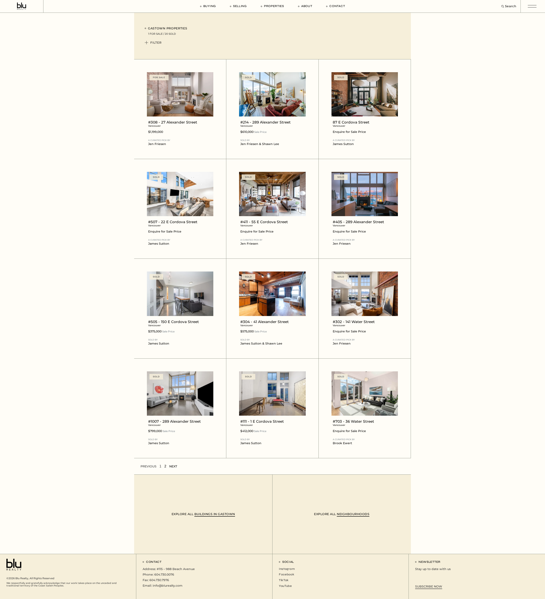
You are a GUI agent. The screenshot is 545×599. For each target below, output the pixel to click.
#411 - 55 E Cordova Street (264, 223)
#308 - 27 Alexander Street (172, 123)
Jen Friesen (157, 144)
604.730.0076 (164, 574)
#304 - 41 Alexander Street (264, 323)
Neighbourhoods (353, 514)
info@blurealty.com (167, 586)
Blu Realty (21, 578)
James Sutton (343, 144)
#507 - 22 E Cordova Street (172, 223)
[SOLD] (272, 94)
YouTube (285, 586)
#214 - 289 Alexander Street (265, 123)
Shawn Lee (270, 144)
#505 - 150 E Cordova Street (173, 323)
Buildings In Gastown (214, 514)
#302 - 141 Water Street (354, 323)
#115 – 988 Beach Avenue (176, 569)
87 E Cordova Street (351, 123)
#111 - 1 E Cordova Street (262, 423)
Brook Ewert (342, 443)
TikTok (284, 580)
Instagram (287, 569)
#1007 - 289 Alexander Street (174, 423)
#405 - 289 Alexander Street (358, 223)
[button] (270, 45)
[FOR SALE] (180, 94)
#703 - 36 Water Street (353, 423)
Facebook (286, 574)
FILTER (156, 43)
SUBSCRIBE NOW (428, 586)
